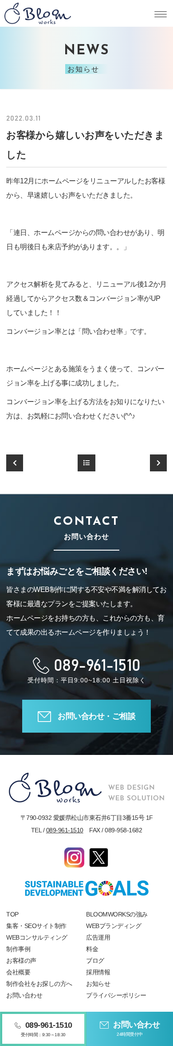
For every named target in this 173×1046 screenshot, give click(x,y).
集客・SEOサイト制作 (36, 925)
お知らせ (98, 983)
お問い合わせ (24, 995)
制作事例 (18, 949)
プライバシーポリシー (116, 995)
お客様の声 (21, 960)
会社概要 (18, 972)
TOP (12, 914)
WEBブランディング (113, 925)
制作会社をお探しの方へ (39, 983)
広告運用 (98, 937)
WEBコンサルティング (36, 937)
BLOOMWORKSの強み (117, 914)
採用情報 (98, 972)
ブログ (95, 960)
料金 (92, 949)
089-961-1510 (64, 830)
